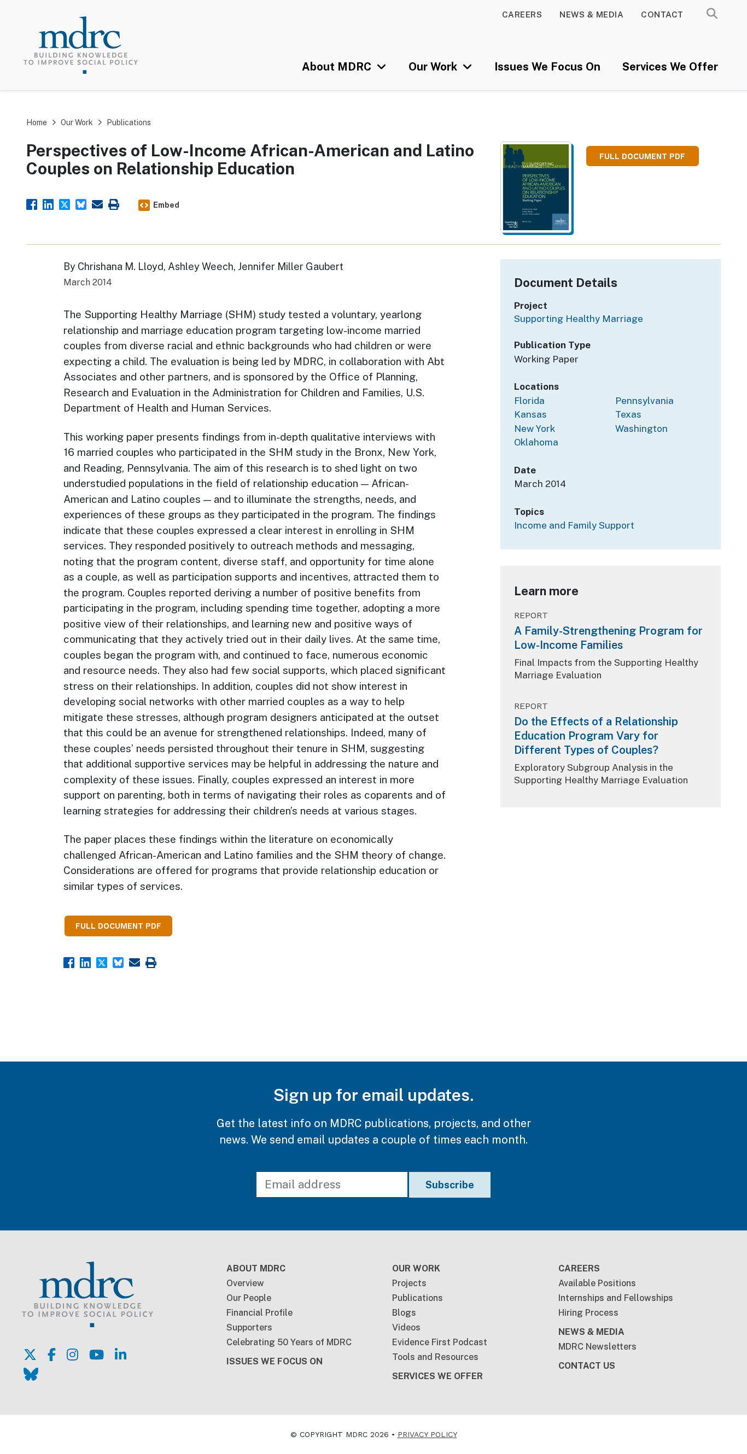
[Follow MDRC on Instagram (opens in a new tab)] (72, 1354)
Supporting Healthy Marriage (578, 318)
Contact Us (586, 1366)
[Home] (95, 45)
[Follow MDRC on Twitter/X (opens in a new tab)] (30, 1354)
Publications (129, 122)
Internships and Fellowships (615, 1298)
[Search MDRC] (712, 13)
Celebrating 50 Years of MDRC (289, 1342)
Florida (529, 400)
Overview (245, 1283)
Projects (409, 1283)
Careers (522, 14)
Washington (641, 428)
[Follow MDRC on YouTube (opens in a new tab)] (96, 1354)
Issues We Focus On (547, 66)
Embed (166, 205)
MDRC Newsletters (597, 1346)
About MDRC (338, 66)
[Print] (113, 203)
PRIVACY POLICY (427, 1434)
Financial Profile (259, 1313)
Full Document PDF (642, 156)
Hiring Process (588, 1313)
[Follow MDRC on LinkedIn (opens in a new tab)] (120, 1354)
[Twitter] (64, 203)
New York (534, 428)
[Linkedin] (48, 203)
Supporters (249, 1327)
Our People (248, 1298)
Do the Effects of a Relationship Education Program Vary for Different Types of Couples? (596, 736)
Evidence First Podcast (439, 1342)
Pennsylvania (644, 400)
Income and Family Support (574, 525)
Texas (628, 414)
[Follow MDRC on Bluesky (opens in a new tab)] (31, 1374)
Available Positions (597, 1283)
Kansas (530, 414)
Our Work (434, 66)
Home (36, 122)
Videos (406, 1327)
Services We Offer (670, 66)
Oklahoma (536, 442)
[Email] (97, 203)
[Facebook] (31, 203)
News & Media (591, 14)
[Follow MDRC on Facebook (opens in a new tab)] (52, 1354)
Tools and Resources (435, 1357)
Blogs (404, 1313)
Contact (662, 14)
